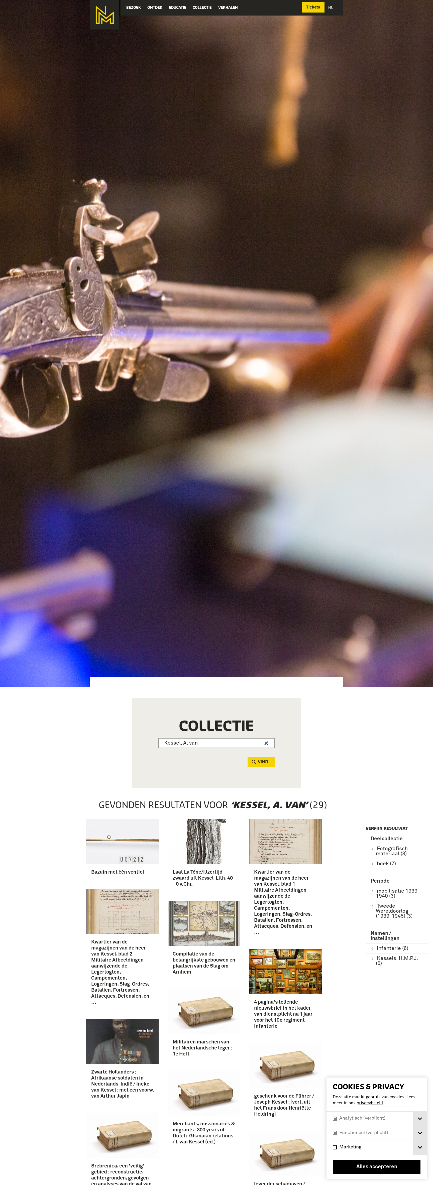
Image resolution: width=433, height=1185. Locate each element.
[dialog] (377, 1128)
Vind (263, 762)
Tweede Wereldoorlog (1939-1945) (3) (394, 911)
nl (331, 7)
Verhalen (228, 7)
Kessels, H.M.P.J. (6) (397, 961)
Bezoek (133, 7)
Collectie (202, 7)
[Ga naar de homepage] (104, 15)
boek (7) (386, 864)
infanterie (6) (392, 948)
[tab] (420, 1119)
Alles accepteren (376, 1166)
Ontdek (154, 7)
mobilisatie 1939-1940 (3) (398, 894)
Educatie (177, 7)
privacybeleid (370, 1103)
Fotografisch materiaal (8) (392, 851)
